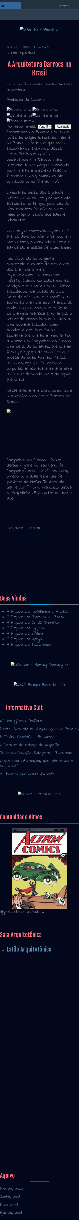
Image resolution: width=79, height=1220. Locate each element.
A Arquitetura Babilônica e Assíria (37, 612)
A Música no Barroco (26, 559)
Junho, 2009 (10, 1197)
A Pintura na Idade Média (23, 1007)
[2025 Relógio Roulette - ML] (40, 685)
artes (11, 1126)
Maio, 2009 (9, 1205)
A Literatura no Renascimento (27, 1023)
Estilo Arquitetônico (29, 949)
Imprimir (16, 528)
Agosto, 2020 (11, 1189)
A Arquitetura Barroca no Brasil (36, 617)
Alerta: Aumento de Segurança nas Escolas (39, 729)
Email (35, 528)
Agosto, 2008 (11, 1213)
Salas (26, 47)
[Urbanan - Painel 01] (39, 29)
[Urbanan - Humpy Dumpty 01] (39, 664)
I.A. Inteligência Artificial (21, 721)
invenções (15, 1143)
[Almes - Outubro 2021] (39, 794)
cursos (13, 1137)
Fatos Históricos (15, 999)
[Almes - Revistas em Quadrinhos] (39, 868)
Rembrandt (16, 575)
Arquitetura (41, 47)
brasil (11, 1110)
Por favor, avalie (21, 126)
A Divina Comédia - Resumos (27, 737)
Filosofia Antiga (14, 1015)
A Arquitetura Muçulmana (29, 645)
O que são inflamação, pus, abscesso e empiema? (37, 764)
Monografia (9, 1054)
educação (15, 1132)
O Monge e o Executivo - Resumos (32, 991)
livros (11, 1104)
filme (11, 1148)
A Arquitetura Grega (24, 639)
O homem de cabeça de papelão (29, 745)
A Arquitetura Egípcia (25, 628)
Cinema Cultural (13, 1031)
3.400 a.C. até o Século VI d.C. (27, 1062)
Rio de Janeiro (20, 1121)
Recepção (13, 47)
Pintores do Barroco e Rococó (34, 570)
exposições (17, 1099)
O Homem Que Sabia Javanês (27, 774)
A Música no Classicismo (29, 564)
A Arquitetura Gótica (25, 634)
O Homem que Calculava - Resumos (33, 1047)
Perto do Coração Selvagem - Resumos (36, 753)
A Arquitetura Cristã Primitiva (33, 623)
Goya (11, 581)
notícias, (14, 1115)
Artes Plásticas (14, 1039)
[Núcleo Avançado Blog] (3, 5)
